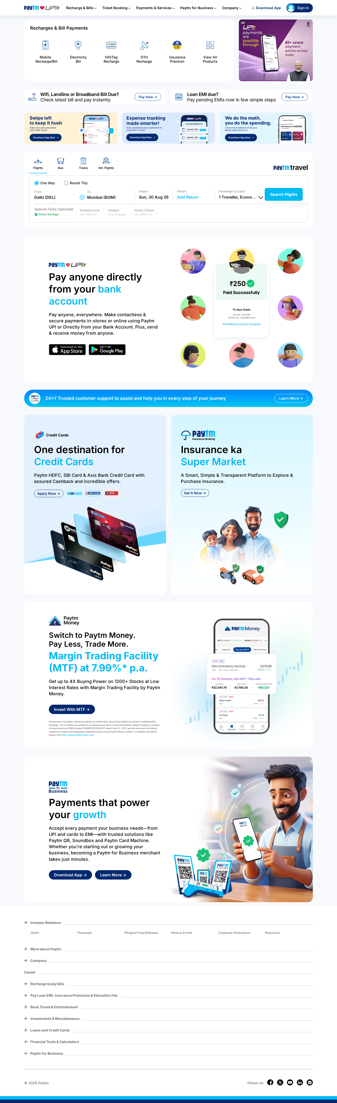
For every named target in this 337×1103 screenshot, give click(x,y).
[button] (89, 212)
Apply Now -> (48, 493)
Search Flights (284, 194)
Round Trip (79, 183)
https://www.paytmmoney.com (78, 735)
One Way (47, 183)
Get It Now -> (195, 493)
